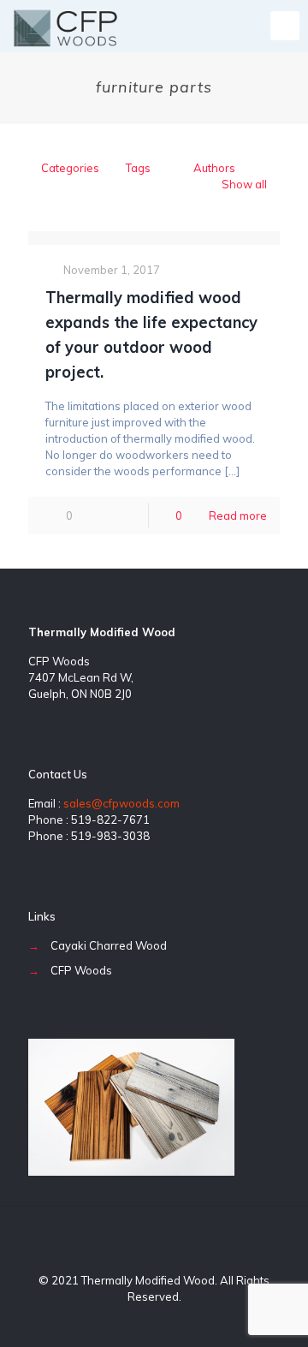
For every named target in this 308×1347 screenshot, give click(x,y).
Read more (238, 515)
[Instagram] (178, 1321)
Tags (138, 168)
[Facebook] (131, 1321)
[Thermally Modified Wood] (66, 25)
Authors (214, 168)
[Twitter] (154, 1321)
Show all (244, 184)
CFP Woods (81, 970)
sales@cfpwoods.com (121, 803)
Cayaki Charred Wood (108, 945)
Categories (70, 168)
